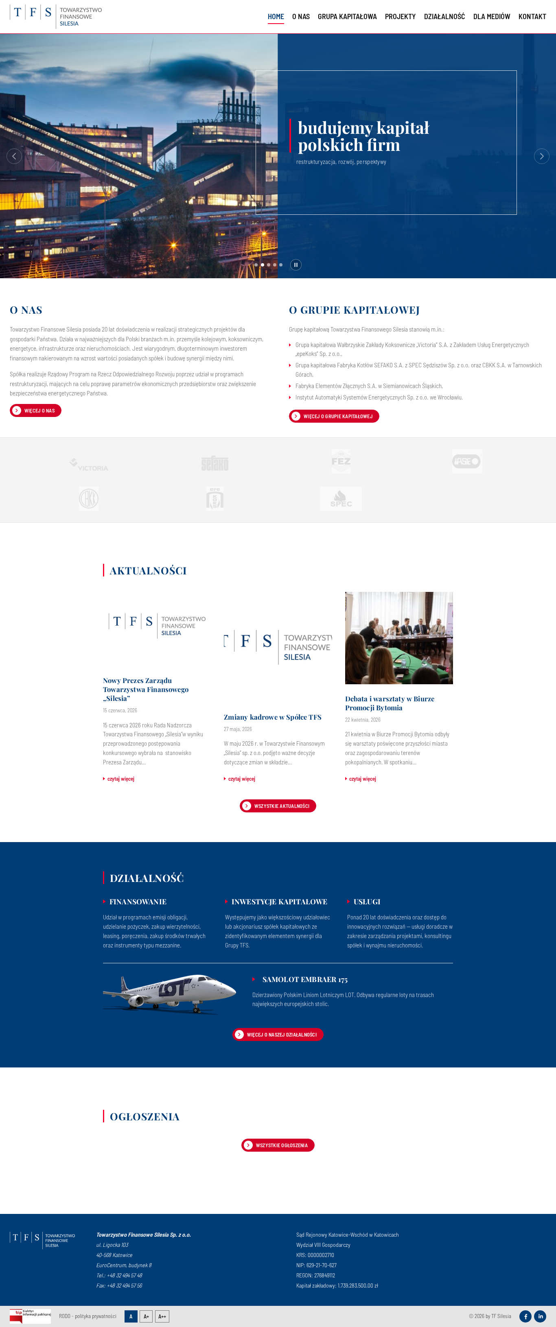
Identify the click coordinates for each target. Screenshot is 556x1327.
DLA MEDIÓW (491, 16)
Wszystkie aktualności (281, 806)
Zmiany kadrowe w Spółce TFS (273, 717)
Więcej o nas (39, 410)
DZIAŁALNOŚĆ (444, 16)
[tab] (256, 264)
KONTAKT (532, 16)
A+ (146, 1316)
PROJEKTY (400, 16)
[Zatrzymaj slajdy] (296, 265)
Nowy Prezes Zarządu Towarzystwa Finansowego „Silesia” (145, 689)
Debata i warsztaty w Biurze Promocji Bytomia (390, 703)
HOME (276, 16)
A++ (162, 1316)
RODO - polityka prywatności (87, 1316)
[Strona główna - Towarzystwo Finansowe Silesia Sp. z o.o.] (42, 1240)
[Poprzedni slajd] (14, 156)
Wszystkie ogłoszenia (282, 1145)
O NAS (301, 16)
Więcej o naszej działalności (282, 1034)
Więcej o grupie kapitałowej (338, 416)
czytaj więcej (120, 778)
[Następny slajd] (541, 156)
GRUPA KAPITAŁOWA (347, 16)
